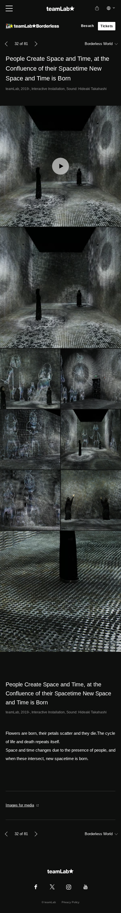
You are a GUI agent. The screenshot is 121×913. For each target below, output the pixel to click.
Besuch (87, 26)
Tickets (106, 26)
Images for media (20, 805)
